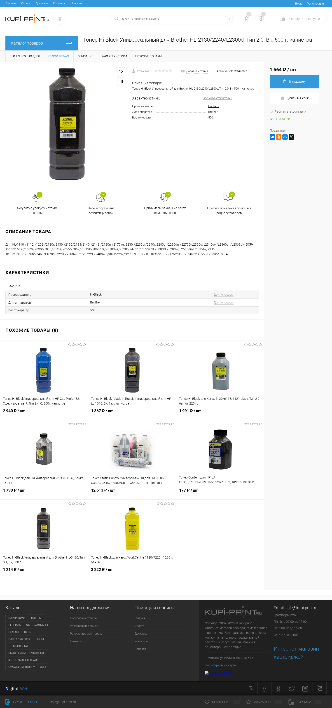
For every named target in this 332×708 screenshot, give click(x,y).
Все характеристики (217, 98)
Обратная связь (24, 702)
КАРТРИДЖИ (16, 617)
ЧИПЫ (40, 639)
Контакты (59, 3)
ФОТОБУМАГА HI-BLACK (23, 660)
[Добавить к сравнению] (121, 81)
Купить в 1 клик (297, 98)
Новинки (76, 641)
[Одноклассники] (278, 137)
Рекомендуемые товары (86, 633)
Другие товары (224, 294)
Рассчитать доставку (290, 111)
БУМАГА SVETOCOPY (21, 667)
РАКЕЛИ (13, 632)
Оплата (25, 3)
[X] (291, 137)
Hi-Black (213, 106)
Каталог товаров (27, 43)
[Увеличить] (66, 123)
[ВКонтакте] (272, 137)
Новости (76, 3)
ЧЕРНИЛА (14, 625)
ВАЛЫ (28, 632)
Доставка (42, 3)
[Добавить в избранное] (121, 71)
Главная (10, 3)
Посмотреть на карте (220, 665)
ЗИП (43, 667)
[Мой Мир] (285, 137)
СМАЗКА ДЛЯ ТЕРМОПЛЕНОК (27, 653)
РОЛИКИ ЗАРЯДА (19, 639)
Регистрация (315, 3)
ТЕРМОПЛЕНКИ (18, 646)
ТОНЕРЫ (36, 618)
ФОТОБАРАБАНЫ (37, 625)
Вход (298, 3)
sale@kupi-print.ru (301, 607)
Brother (212, 112)
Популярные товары (83, 618)
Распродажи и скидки (84, 625)
